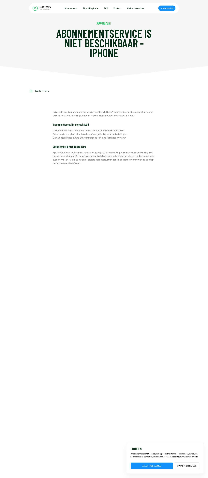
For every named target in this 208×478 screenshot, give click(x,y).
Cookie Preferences (186, 466)
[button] (166, 8)
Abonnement (71, 8)
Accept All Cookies (151, 466)
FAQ (106, 8)
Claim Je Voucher (135, 8)
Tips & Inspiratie (90, 8)
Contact (117, 8)
